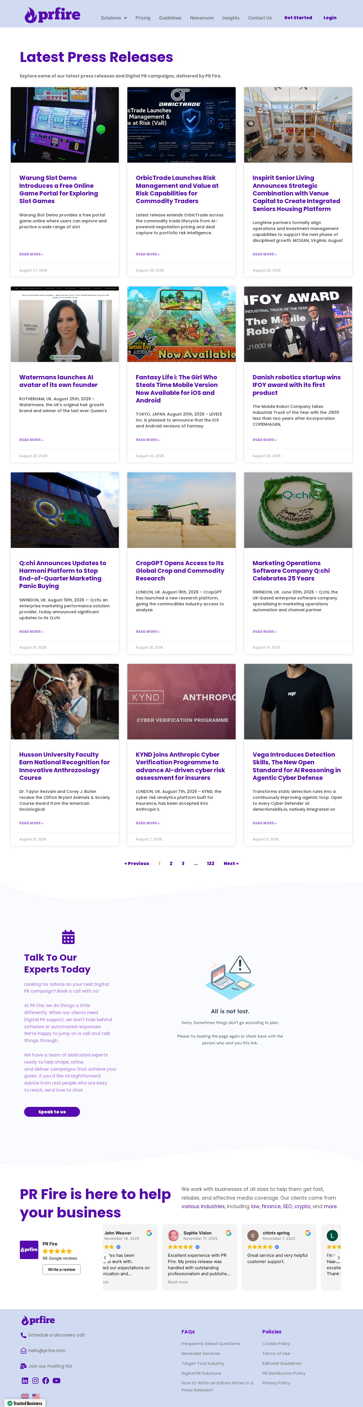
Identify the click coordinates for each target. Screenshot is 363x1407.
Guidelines (170, 18)
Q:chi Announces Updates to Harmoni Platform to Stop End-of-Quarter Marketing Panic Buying (62, 574)
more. (331, 1206)
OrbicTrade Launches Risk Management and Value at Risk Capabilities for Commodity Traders (177, 189)
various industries (203, 1206)
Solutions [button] (111, 18)
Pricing (143, 18)
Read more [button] (121, 1282)
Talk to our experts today (57, 963)
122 (210, 863)
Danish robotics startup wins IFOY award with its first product (297, 385)
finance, (272, 1206)
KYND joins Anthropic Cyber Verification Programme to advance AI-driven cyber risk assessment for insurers (180, 766)
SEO (287, 1206)
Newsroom (202, 18)
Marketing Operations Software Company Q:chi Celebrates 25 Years (291, 571)
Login (330, 18)
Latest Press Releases (96, 57)
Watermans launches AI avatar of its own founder (58, 381)
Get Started (298, 18)
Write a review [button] (61, 1269)
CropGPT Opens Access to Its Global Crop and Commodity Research (180, 571)
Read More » (31, 254)
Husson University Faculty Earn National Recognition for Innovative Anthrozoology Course (64, 766)
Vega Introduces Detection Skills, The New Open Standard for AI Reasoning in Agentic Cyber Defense (297, 766)
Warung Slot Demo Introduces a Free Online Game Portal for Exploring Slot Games (58, 189)
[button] (338, 1257)
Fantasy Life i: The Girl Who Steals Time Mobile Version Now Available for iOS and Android (177, 389)
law (254, 1206)
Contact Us (260, 18)
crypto (302, 1206)
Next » (231, 863)
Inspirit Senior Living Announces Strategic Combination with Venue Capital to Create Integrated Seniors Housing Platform (296, 193)
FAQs (188, 1331)
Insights (231, 18)
